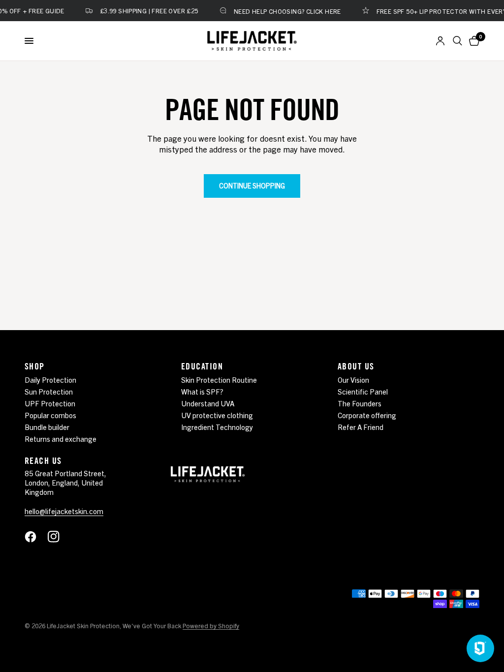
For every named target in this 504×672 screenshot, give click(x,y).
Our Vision (353, 379)
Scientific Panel (363, 391)
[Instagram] (58, 537)
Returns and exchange (60, 438)
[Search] (457, 41)
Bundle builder (47, 426)
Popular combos (50, 415)
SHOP (35, 366)
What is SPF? (202, 391)
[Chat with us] (480, 648)
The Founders (359, 403)
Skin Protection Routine (219, 379)
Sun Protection (49, 391)
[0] (472, 41)
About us (356, 366)
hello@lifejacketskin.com (64, 511)
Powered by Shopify (211, 625)
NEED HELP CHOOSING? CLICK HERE (280, 10)
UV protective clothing (217, 415)
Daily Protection (50, 379)
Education (202, 366)
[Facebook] (35, 537)
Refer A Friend (360, 426)
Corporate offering (367, 415)
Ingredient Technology (217, 426)
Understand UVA (207, 403)
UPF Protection (50, 403)
